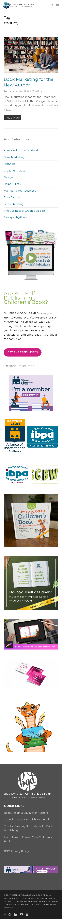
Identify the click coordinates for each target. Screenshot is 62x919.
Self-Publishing (36, 91)
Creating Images (14, 170)
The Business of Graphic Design (24, 210)
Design (8, 177)
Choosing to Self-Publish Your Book (27, 819)
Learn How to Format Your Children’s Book (28, 839)
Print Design (12, 197)
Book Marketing (10, 91)
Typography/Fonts (15, 217)
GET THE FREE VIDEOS (22, 352)
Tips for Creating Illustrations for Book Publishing (28, 828)
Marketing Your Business (20, 190)
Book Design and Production (22, 150)
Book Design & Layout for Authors (26, 812)
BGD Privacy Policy (16, 851)
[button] (57, 5)
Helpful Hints (23, 91)
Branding (10, 164)
